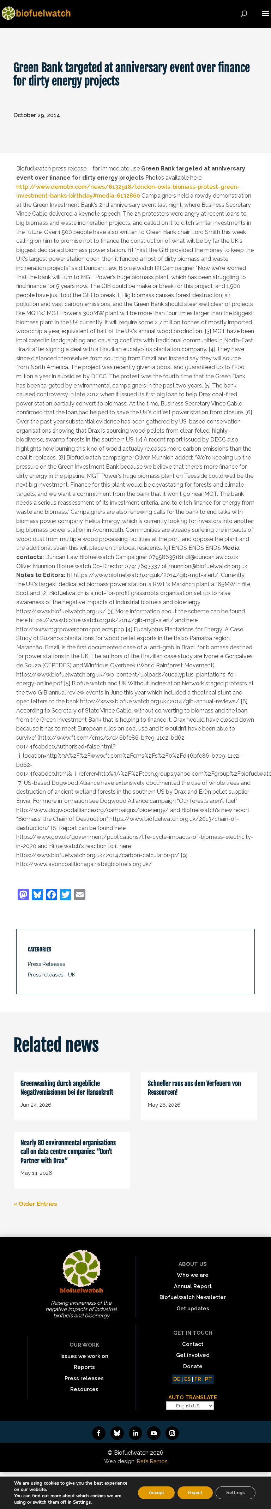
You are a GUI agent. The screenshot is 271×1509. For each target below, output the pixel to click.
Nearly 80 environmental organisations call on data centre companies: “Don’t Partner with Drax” (68, 1151)
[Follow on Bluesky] (117, 1433)
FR (197, 1379)
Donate (193, 1366)
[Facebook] (51, 895)
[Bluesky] (37, 895)
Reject (195, 1492)
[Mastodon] (23, 895)
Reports (84, 1367)
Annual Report (193, 1286)
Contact (192, 1344)
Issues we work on (84, 1356)
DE (176, 1379)
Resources (84, 1389)
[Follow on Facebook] (99, 1433)
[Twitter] (66, 895)
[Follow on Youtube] (154, 1433)
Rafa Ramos (152, 1461)
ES (187, 1379)
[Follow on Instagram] (172, 1433)
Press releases (84, 1378)
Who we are (193, 1275)
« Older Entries (35, 1204)
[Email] (80, 895)
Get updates (192, 1308)
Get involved (193, 1355)
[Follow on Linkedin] (135, 1433)
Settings (235, 1492)
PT (208, 1379)
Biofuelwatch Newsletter (192, 1297)
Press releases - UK (51, 975)
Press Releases (46, 964)
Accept (156, 1492)
